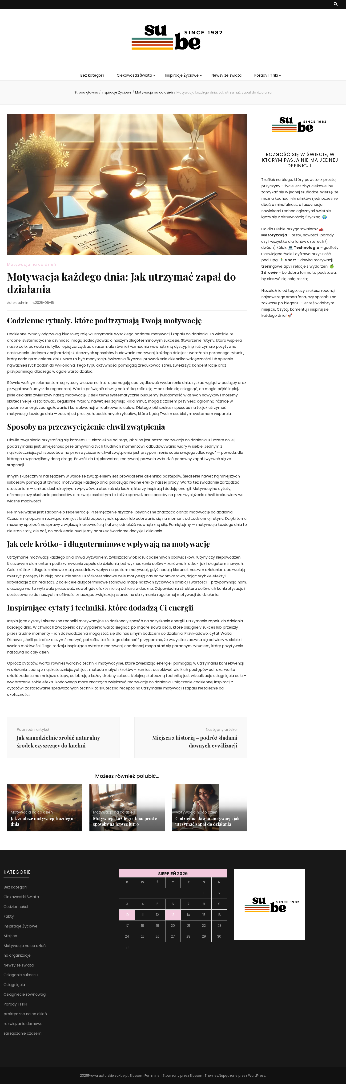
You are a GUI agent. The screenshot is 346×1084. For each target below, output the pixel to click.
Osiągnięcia (14, 984)
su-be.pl (121, 1075)
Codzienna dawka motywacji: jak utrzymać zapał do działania (207, 821)
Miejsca (10, 936)
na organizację (17, 955)
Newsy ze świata (226, 75)
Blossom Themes (204, 1075)
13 (173, 914)
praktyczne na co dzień (25, 1014)
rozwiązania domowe (23, 1023)
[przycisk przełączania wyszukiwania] (336, 4)
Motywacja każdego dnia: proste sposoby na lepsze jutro (125, 821)
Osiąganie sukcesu (21, 975)
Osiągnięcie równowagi (25, 994)
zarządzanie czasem (22, 1033)
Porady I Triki (266, 75)
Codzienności (16, 906)
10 (127, 914)
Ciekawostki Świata (134, 75)
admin (23, 302)
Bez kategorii (92, 75)
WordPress (256, 1075)
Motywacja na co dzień (31, 264)
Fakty (9, 916)
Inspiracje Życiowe (182, 75)
